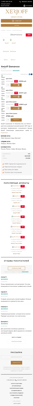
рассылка (16, 352)
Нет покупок (29, 5)
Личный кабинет (5, 3)
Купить (15, 84)
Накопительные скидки (16, 388)
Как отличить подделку (16, 393)
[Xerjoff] (16, 12)
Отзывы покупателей (16, 395)
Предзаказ (16, 119)
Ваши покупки (5, 5)
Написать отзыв (16, 268)
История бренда (16, 385)
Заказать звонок (27, 1)
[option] (6, 51)
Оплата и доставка (16, 383)
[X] (31, 74)
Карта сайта (17, 403)
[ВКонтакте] (29, 74)
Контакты (16, 397)
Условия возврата (16, 390)
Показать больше (16, 341)
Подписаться (16, 362)
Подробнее (4, 132)
